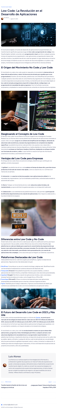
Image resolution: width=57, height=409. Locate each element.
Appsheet (4, 275)
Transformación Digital (6, 7)
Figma (3, 283)
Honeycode (4, 271)
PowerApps (5, 279)
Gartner (38, 317)
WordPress (4, 266)
